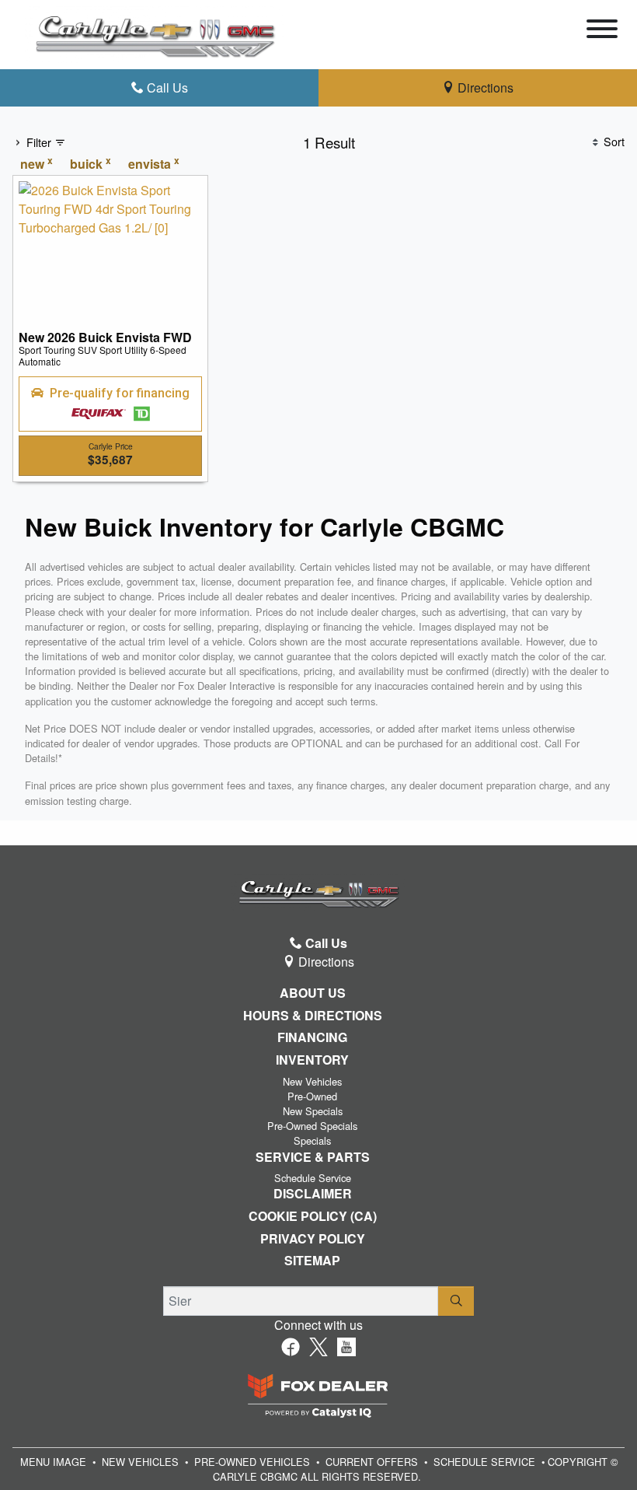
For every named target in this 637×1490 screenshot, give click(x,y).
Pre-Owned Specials (312, 1125)
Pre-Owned (312, 1096)
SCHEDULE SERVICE (484, 1461)
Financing (312, 1037)
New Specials (313, 1111)
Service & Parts (313, 1157)
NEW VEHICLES (140, 1461)
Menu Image (53, 1461)
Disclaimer (312, 1194)
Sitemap (312, 1261)
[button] (110, 404)
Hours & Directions (312, 1016)
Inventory (312, 1060)
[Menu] (602, 31)
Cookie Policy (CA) (313, 1216)
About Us (313, 993)
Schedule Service (312, 1177)
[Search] (456, 1301)
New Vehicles (312, 1081)
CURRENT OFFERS (371, 1461)
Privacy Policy (312, 1239)
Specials (312, 1140)
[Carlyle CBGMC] (154, 33)
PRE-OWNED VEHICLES (252, 1461)
